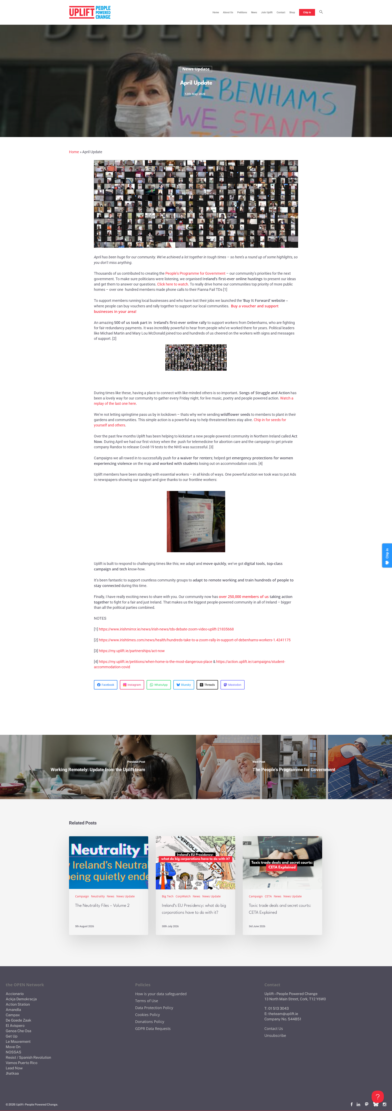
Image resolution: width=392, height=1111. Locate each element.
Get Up (12, 1036)
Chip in (307, 12)
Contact (281, 12)
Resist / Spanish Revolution (28, 1057)
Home (216, 12)
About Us (228, 12)
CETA (268, 896)
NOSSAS (13, 1052)
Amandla (13, 1009)
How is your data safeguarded (161, 993)
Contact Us (273, 1028)
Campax (13, 1015)
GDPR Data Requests (153, 1028)
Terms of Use (146, 1000)
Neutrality (98, 896)
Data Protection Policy (154, 1007)
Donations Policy (149, 1021)
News (254, 12)
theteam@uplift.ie (283, 1014)
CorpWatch (183, 896)
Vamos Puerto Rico (21, 1063)
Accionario (15, 994)
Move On (13, 1047)
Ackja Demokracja (21, 999)
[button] (321, 12)
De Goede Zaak (18, 1020)
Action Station (18, 1004)
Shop (292, 12)
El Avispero (15, 1025)
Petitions (242, 12)
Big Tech (168, 896)
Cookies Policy (147, 1014)
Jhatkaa (12, 1073)
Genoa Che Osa (18, 1031)
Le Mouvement (18, 1041)
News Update (196, 69)
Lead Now (14, 1068)
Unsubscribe (275, 1035)
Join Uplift (267, 12)
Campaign (82, 896)
